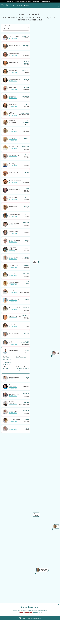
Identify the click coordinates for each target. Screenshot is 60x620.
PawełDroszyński (14, 147)
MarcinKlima (13, 206)
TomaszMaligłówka (15, 308)
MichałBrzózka (13, 265)
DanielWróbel (13, 62)
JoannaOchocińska (15, 316)
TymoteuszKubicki (14, 214)
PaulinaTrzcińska (14, 223)
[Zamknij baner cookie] (52, 1)
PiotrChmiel (12, 87)
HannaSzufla (13, 104)
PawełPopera (13, 70)
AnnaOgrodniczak (14, 189)
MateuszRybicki (14, 377)
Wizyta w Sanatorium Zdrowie (31, 618)
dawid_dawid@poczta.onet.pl (24, 358)
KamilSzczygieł (13, 428)
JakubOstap (13, 197)
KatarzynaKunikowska (12, 402)
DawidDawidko (13, 350)
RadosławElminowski (12, 385)
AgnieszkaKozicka (14, 79)
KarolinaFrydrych (14, 138)
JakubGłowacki (14, 155)
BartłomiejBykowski (15, 257)
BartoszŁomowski (14, 333)
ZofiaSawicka (13, 96)
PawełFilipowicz (14, 164)
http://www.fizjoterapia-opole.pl (22, 369)
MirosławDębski (14, 36)
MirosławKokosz (14, 282)
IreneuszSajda (13, 172)
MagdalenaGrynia (12, 341)
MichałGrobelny (14, 394)
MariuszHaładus (14, 325)
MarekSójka (12, 291)
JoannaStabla (13, 231)
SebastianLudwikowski (12, 121)
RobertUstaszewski (15, 181)
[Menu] (57, 5)
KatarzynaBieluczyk (15, 419)
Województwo (7, 26)
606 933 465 (6, 368)
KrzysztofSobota (14, 53)
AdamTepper (13, 411)
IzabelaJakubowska (15, 130)
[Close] (58, 604)
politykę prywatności (32, 1)
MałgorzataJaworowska (13, 248)
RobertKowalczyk (14, 240)
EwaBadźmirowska (15, 274)
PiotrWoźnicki (11, 112)
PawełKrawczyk (14, 299)
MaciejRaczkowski (14, 45)
